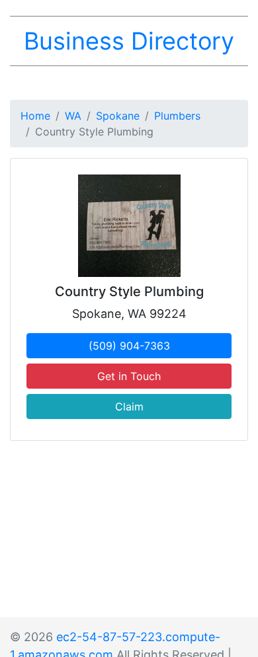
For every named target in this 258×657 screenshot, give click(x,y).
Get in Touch (129, 376)
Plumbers (177, 115)
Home (35, 115)
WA (73, 115)
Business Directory (129, 41)
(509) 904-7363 (129, 345)
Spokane (118, 115)
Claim (129, 406)
